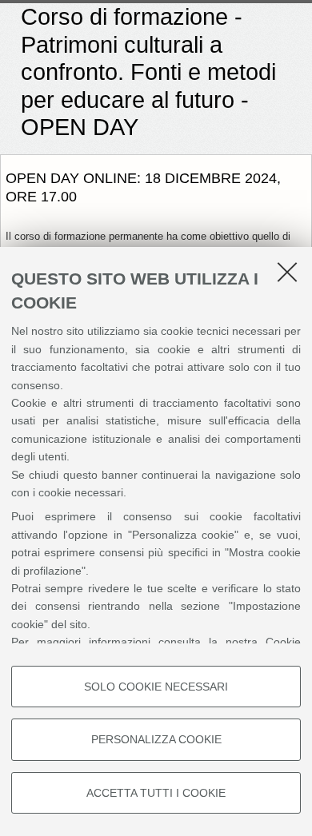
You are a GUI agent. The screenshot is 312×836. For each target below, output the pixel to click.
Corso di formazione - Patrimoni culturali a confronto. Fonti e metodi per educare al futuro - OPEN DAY (148, 72)
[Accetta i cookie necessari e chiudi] (287, 272)
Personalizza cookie (156, 739)
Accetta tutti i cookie (156, 792)
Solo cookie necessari (156, 686)
